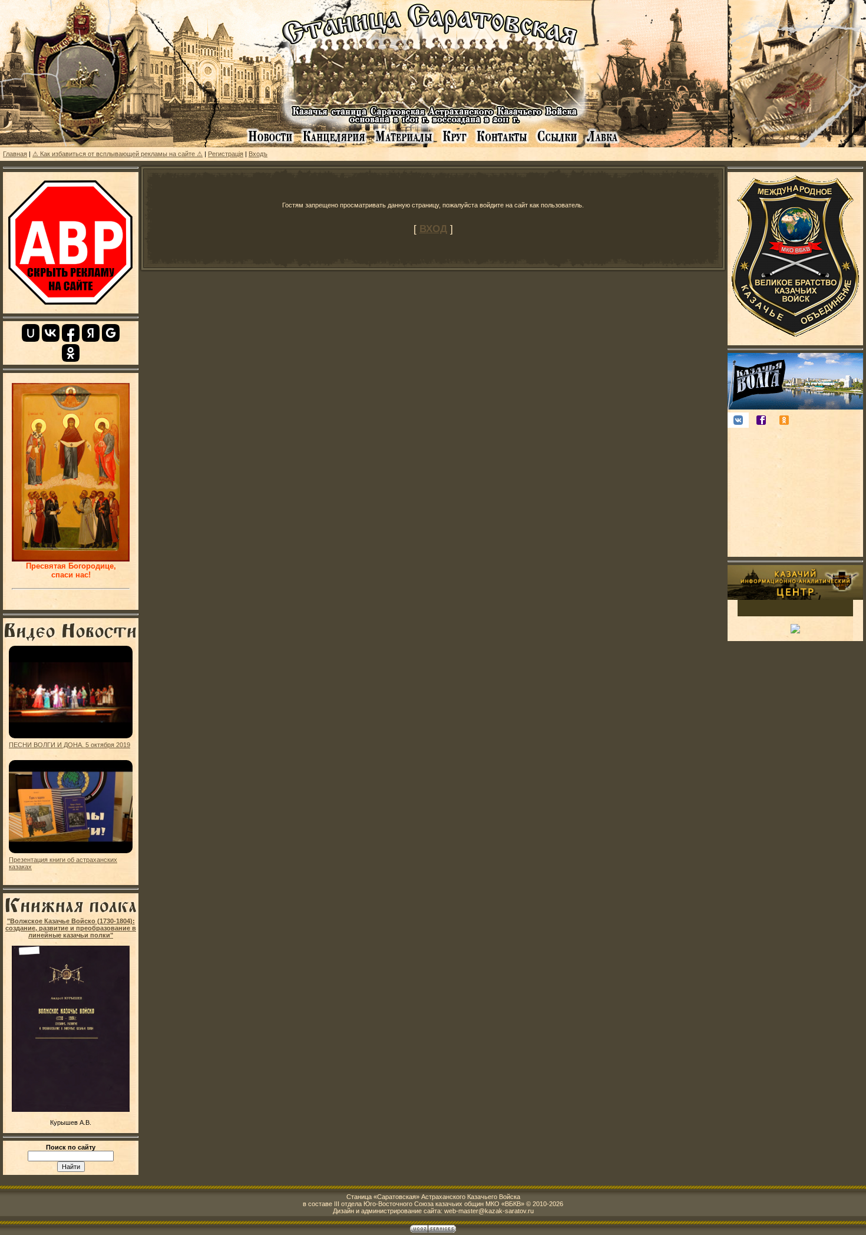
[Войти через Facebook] (71, 333)
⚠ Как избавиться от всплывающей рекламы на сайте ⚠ (117, 153)
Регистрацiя (225, 153)
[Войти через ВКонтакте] (51, 333)
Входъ (258, 153)
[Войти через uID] (30, 333)
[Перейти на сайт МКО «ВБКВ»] (795, 340)
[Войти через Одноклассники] (71, 353)
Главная (15, 153)
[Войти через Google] (111, 333)
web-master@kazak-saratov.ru (489, 1210)
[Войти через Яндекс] (91, 333)
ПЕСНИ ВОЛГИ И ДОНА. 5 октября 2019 (69, 744)
